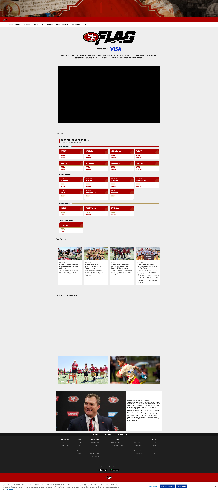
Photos (79, 448)
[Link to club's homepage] (5, 20)
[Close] (215, 486)
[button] (109, 95)
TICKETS (138, 439)
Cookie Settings (153, 486)
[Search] (194, 20)
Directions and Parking (95, 453)
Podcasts (79, 450)
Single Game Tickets (138, 450)
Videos (79, 445)
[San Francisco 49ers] (109, 478)
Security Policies (95, 456)
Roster (154, 442)
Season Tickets (138, 445)
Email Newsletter (65, 448)
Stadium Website (95, 442)
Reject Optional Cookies (167, 486)
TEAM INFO (154, 439)
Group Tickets (138, 453)
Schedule (154, 445)
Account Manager (138, 442)
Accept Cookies (181, 486)
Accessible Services (95, 450)
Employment (65, 445)
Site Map (79, 453)
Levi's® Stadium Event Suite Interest (117, 448)
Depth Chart (154, 448)
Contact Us (64, 442)
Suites (117, 439)
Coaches (154, 450)
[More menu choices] (77, 19)
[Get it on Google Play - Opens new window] (114, 471)
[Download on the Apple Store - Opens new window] (102, 470)
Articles (79, 442)
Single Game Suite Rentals (117, 445)
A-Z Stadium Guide (95, 448)
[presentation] (159, 287)
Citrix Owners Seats (138, 448)
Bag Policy (95, 445)
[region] (109, 486)
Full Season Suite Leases (117, 442)
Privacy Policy (9, 489)
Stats (154, 453)
